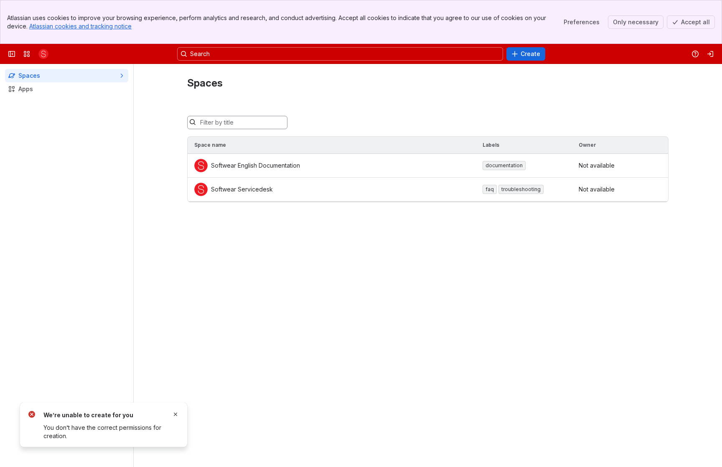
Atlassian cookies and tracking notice (80, 26)
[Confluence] (43, 54)
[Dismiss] (175, 414)
